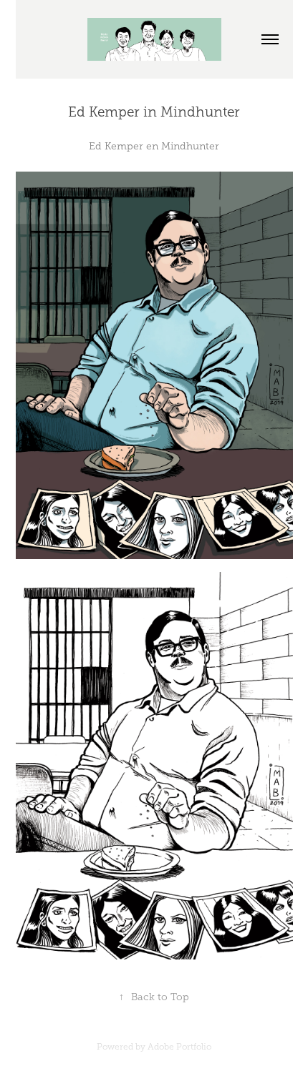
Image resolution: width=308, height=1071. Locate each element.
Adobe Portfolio (179, 1047)
